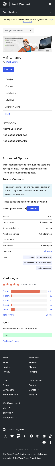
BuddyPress (10, 417)
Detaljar (9, 79)
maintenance (29, 263)
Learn (5, 380)
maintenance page (44, 268)
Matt (6, 408)
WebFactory (12, 62)
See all (49, 314)
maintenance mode (43, 263)
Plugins (32, 367)
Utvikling (9, 100)
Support (6, 385)
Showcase (34, 357)
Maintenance (12, 57)
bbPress (8, 412)
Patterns (33, 371)
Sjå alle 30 (48, 251)
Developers (8, 390)
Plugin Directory (10, 12)
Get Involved (35, 380)
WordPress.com (12, 403)
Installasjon (10, 93)
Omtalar (9, 86)
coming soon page (43, 257)
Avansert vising (12, 106)
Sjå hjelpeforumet (11, 341)
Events (32, 385)
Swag (33, 394)
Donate (34, 390)
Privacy (6, 371)
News (5, 362)
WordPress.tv (11, 394)
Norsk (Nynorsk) (17, 429)
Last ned (8, 69)
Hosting (6, 367)
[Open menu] (50, 4)
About (6, 357)
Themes (33, 362)
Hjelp (7, 114)
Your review (8, 314)
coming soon (29, 257)
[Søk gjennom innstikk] (31, 30)
